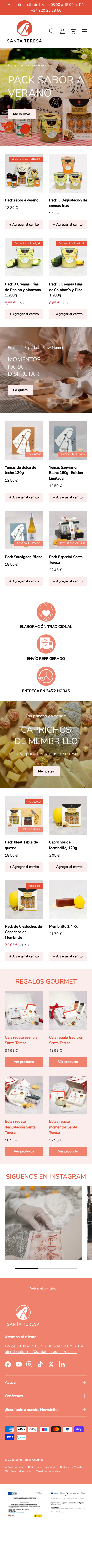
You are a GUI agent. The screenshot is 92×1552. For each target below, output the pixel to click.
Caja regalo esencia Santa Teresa (21, 1040)
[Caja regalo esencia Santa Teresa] (24, 1010)
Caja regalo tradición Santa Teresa (66, 1040)
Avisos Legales (14, 1467)
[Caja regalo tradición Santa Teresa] (68, 1010)
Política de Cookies (72, 1467)
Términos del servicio (18, 1471)
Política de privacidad (41, 1467)
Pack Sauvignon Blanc (23, 556)
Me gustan (46, 771)
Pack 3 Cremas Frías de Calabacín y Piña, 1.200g (66, 290)
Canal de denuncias (48, 1471)
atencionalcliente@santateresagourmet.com (41, 1351)
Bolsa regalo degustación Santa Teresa (20, 1127)
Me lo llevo (21, 114)
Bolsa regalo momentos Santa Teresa (63, 1127)
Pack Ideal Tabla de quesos (21, 845)
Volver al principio (43, 1288)
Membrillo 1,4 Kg (63, 926)
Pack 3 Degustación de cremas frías (68, 203)
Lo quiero (20, 390)
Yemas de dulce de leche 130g (20, 470)
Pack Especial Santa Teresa (66, 559)
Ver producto (24, 1061)
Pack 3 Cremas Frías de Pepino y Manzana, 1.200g (23, 290)
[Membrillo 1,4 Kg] (68, 899)
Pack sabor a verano (21, 200)
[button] (73, 31)
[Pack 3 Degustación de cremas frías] (68, 173)
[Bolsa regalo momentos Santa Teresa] (68, 1095)
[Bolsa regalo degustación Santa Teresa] (24, 1095)
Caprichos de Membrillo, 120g (63, 845)
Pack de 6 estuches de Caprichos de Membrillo (23, 932)
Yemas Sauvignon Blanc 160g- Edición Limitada (66, 473)
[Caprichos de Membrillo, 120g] (68, 815)
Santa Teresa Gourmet (29, 1460)
